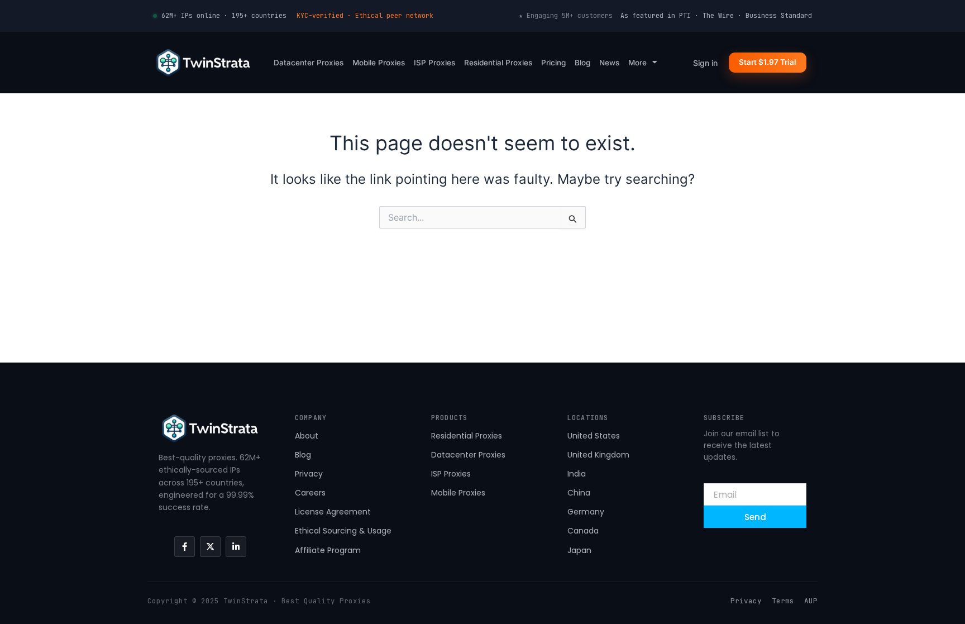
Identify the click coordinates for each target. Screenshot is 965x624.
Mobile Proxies (378, 62)
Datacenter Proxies (308, 62)
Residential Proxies (498, 62)
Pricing (553, 62)
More (637, 62)
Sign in (705, 63)
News (609, 62)
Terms (783, 601)
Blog (582, 62)
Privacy (746, 601)
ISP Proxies (434, 62)
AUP (811, 601)
